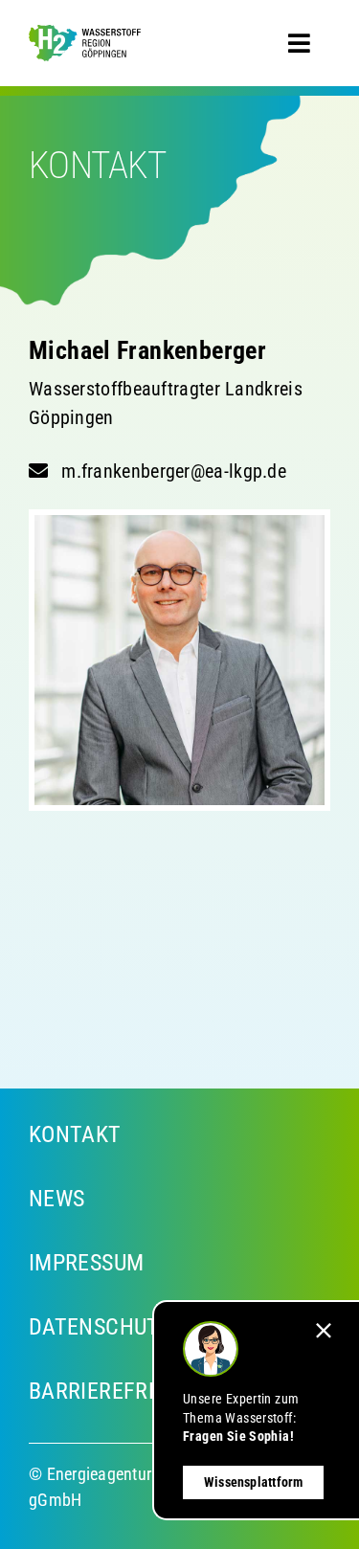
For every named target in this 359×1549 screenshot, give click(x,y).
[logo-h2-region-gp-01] (85, 37)
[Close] (323, 1330)
